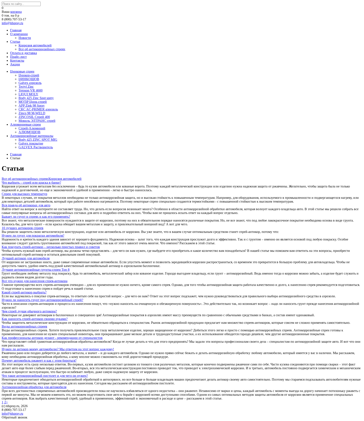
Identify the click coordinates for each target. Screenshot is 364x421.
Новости (25, 38)
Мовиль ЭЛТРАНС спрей (37, 120)
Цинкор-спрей (29, 75)
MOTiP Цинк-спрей (33, 102)
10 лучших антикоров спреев (22, 228)
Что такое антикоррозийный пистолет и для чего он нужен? (45, 375)
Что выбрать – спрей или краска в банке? (31, 182)
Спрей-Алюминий (32, 128)
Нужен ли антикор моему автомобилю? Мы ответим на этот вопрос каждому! (58, 349)
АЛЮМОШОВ (29, 132)
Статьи (15, 41)
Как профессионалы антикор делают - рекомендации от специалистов (52, 338)
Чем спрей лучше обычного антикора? (29, 311)
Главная (15, 30)
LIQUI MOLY (28, 94)
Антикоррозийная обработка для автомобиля (34, 387)
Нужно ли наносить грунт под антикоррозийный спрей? (42, 300)
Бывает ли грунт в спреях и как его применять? (36, 216)
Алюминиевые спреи (25, 124)
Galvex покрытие (31, 143)
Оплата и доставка (23, 53)
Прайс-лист (18, 56)
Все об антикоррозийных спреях (42, 49)
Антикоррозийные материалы (31, 136)
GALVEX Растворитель (36, 147)
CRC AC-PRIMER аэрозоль (38, 109)
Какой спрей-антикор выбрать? (24, 292)
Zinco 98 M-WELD (32, 113)
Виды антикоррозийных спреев (24, 326)
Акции (15, 64)
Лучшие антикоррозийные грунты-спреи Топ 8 (36, 269)
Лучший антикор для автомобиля (26, 258)
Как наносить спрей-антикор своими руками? (35, 319)
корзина (16, 11)
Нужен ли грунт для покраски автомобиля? (33, 235)
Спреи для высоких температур (24, 194)
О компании (19, 34)
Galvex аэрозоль (30, 83)
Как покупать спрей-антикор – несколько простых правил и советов (51, 247)
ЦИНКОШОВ (29, 79)
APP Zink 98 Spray (32, 105)
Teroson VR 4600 (31, 90)
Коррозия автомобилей (35, 45)
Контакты (17, 60)
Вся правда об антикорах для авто (26, 205)
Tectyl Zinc (26, 86)
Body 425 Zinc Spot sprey (36, 98)
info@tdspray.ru (12, 23)
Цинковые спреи (22, 71)
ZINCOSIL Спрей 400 (34, 117)
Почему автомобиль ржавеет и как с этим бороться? (39, 360)
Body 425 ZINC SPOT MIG (38, 139)
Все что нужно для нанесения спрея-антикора (34, 281)
